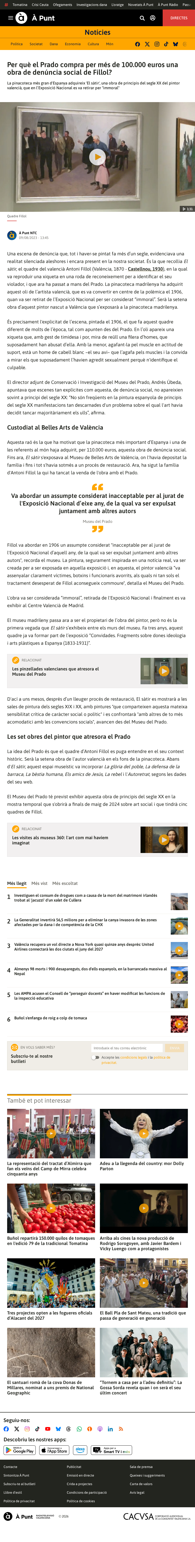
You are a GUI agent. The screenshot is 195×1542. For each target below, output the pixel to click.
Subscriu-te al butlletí (19, 1484)
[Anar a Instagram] (28, 1429)
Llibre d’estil (13, 1492)
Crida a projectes (79, 1484)
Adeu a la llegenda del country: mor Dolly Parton (142, 1166)
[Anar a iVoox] (90, 1429)
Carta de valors (141, 1484)
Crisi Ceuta (40, 5)
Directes (179, 18)
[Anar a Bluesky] (59, 1429)
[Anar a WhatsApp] (80, 1429)
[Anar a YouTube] (48, 1429)
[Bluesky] (175, 44)
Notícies (97, 32)
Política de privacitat (19, 1501)
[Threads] (185, 44)
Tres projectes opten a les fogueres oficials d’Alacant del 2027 (49, 1315)
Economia (73, 44)
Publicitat (74, 1467)
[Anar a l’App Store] (54, 1450)
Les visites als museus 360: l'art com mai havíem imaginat (60, 840)
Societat (36, 44)
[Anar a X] (17, 1429)
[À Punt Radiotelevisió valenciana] (29, 1516)
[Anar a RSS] (122, 1429)
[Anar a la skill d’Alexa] (80, 1450)
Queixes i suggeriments (147, 1475)
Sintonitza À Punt (16, 1475)
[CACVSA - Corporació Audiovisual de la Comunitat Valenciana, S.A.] (157, 1516)
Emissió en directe (80, 1475)
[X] (147, 44)
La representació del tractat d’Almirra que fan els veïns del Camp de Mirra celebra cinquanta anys (49, 1168)
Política (17, 44)
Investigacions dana (92, 5)
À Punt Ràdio (168, 5)
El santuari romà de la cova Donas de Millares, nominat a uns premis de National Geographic (50, 1387)
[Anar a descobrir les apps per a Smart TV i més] (111, 1450)
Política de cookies (81, 1501)
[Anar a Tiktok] (38, 1429)
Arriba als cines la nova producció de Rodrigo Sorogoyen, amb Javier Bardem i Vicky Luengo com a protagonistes (140, 1243)
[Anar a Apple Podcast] (101, 1429)
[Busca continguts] (142, 18)
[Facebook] (137, 44)
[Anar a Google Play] (20, 1450)
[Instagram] (157, 44)
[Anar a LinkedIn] (111, 1429)
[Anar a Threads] (69, 1429)
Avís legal (137, 1492)
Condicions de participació (87, 1492)
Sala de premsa (141, 1467)
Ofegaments (62, 5)
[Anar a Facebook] (7, 1429)
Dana (54, 44)
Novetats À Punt (140, 5)
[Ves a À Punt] (35, 18)
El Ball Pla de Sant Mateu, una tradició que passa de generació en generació (143, 1315)
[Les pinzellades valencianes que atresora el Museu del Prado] (164, 671)
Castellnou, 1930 (145, 269)
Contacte (10, 1467)
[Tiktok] (166, 44)
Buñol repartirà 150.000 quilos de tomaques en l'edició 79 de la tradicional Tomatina (51, 1240)
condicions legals (133, 1057)
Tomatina (20, 5)
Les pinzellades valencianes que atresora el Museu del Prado (55, 671)
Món (109, 44)
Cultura (93, 44)
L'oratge (118, 5)
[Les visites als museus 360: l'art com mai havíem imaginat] (164, 840)
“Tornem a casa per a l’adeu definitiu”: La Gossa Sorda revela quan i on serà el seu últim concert (141, 1387)
